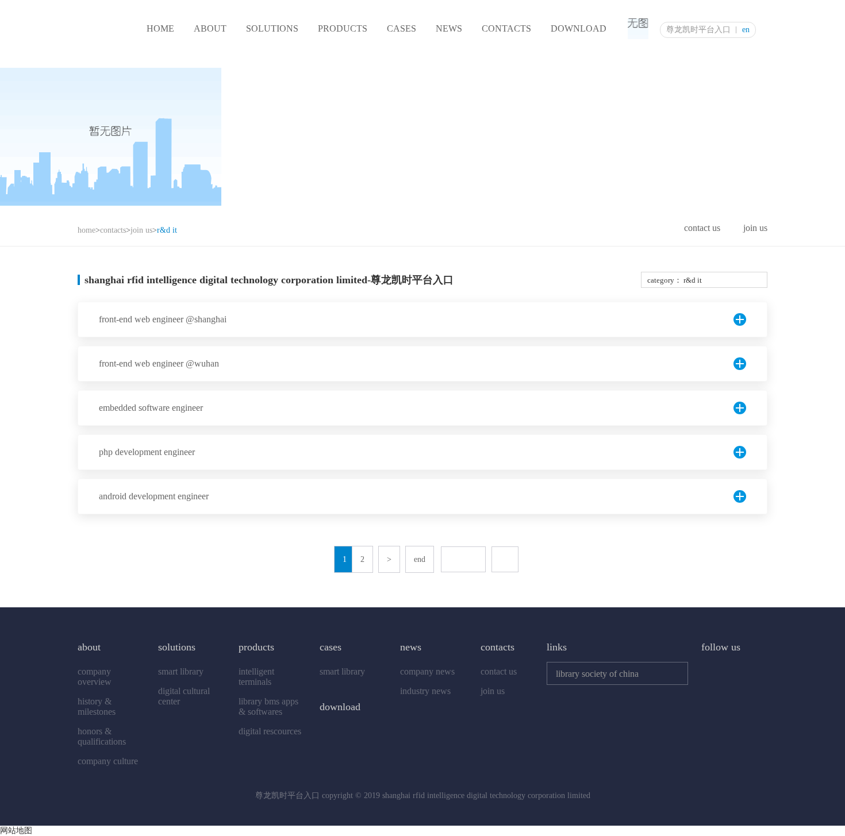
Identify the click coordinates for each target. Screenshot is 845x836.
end (419, 559)
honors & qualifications (102, 736)
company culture (108, 761)
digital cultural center (184, 696)
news (449, 28)
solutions (272, 28)
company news (427, 671)
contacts (506, 28)
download (578, 28)
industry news (425, 691)
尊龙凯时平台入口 (698, 29)
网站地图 (16, 830)
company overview (95, 677)
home (160, 28)
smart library (180, 671)
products (342, 28)
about (210, 28)
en (746, 29)
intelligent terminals (256, 677)
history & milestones (97, 706)
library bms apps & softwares (268, 706)
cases (401, 28)
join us (141, 230)
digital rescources (270, 731)
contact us (702, 228)
